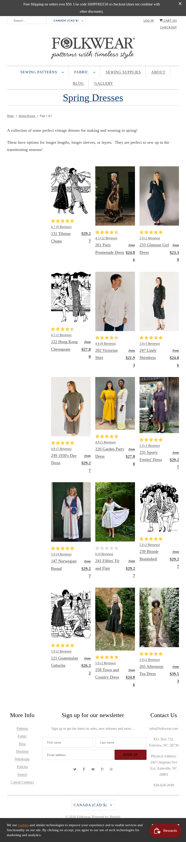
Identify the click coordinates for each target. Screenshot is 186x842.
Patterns (22, 728)
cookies (23, 825)
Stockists (22, 751)
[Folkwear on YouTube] (93, 769)
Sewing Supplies (123, 72)
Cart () (170, 20)
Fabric (82, 72)
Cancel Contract (22, 782)
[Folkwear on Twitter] (75, 769)
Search (22, 774)
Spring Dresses (93, 97)
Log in (149, 20)
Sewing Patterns (39, 72)
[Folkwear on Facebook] (84, 769)
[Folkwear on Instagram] (111, 769)
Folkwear (83, 816)
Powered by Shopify (106, 816)
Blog (78, 83)
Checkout (168, 27)
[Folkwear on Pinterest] (102, 769)
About (158, 72)
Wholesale (22, 759)
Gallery (103, 83)
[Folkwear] (93, 49)
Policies (22, 767)
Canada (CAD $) (66, 20)
